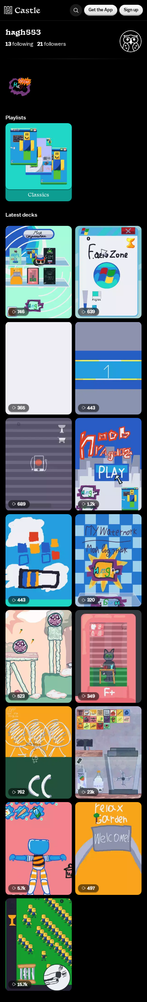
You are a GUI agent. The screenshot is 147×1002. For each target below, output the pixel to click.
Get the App (101, 10)
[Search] (76, 10)
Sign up (131, 10)
